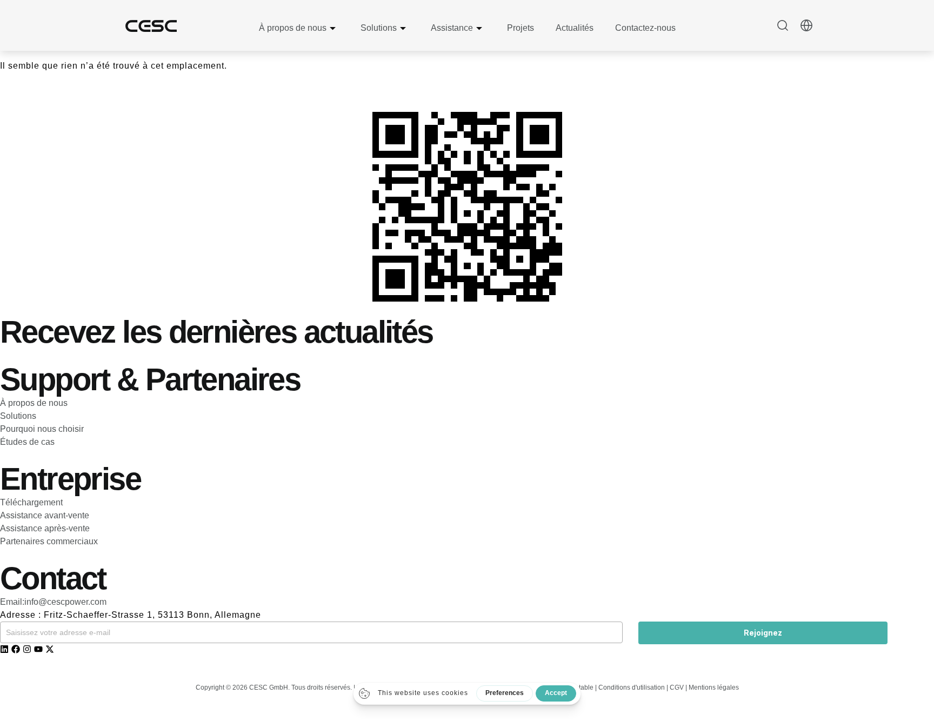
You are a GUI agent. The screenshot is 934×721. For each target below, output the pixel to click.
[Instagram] (27, 649)
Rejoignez (763, 632)
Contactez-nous (645, 27)
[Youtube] (38, 649)
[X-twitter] (49, 649)
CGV (677, 687)
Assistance (452, 27)
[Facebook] (15, 649)
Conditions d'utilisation (632, 687)
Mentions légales (714, 687)
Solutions (379, 27)
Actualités (574, 27)
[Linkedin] (4, 649)
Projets (520, 27)
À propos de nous (292, 27)
